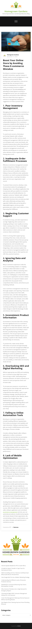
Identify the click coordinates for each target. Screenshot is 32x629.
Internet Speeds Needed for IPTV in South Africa (13, 565)
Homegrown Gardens (16, 11)
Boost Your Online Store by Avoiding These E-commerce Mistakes (13, 64)
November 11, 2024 (12, 56)
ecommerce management (10, 512)
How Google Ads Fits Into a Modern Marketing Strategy (15, 577)
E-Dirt (19, 626)
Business (16, 527)
